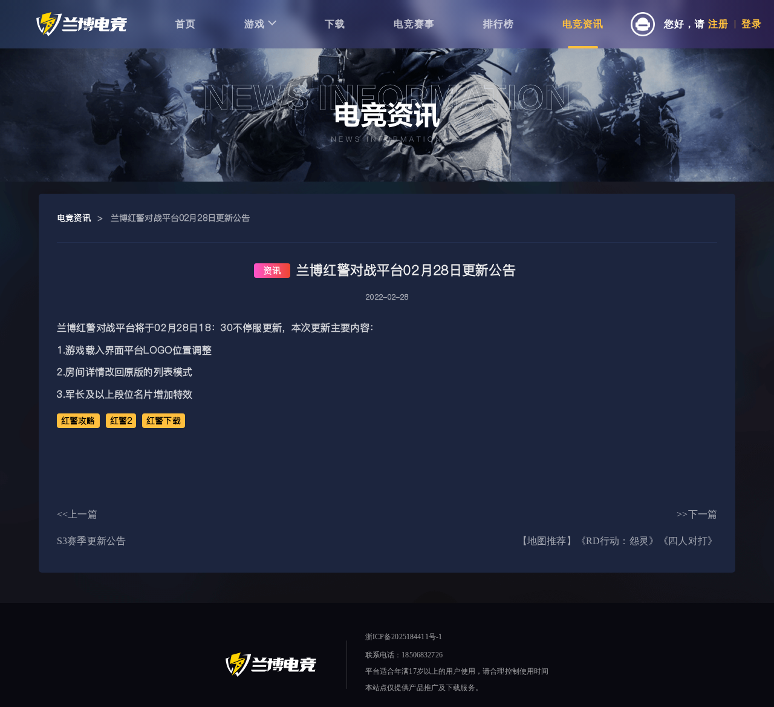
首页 (185, 24)
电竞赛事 (414, 24)
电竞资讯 (582, 24)
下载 (335, 24)
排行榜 (498, 24)
